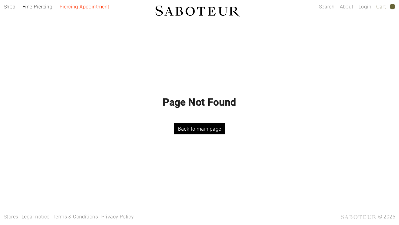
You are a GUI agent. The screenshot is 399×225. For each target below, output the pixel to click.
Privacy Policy (117, 217)
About (347, 7)
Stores (11, 217)
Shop (10, 7)
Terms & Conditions (75, 217)
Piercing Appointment (84, 7)
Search (326, 7)
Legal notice (36, 217)
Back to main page (199, 129)
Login (364, 7)
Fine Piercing (37, 7)
